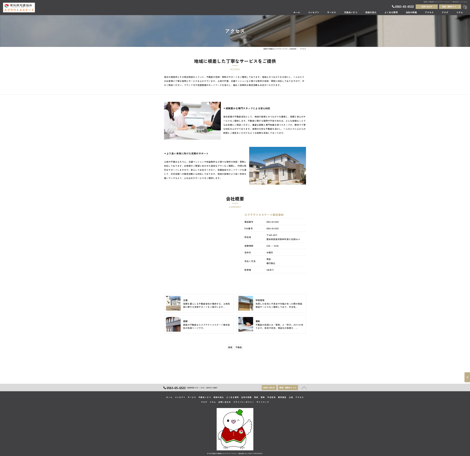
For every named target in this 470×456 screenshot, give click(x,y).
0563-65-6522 (272, 221)
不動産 (238, 347)
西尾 (230, 347)
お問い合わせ (427, 6)
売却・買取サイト (449, 6)
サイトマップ (263, 402)
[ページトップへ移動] (304, 387)
